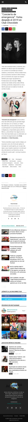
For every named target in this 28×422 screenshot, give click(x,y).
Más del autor (20, 225)
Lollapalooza (11, 164)
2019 (9, 159)
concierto (19, 161)
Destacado (4, 250)
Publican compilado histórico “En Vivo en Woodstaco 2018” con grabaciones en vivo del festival (17, 259)
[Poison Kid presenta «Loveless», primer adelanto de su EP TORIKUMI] (5, 248)
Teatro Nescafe (5, 166)
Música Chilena (14, 8)
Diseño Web (22, 415)
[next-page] (5, 287)
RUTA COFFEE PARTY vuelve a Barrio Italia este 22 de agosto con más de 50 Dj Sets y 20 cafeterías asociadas (18, 270)
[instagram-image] (6, 318)
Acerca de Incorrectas (8, 415)
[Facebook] (3, 28)
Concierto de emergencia (7, 162)
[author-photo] (14, 201)
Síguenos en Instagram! (10, 305)
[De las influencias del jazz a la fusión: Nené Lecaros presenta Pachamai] (5, 231)
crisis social (16, 162)
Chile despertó (19, 159)
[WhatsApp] (13, 28)
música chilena (18, 164)
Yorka (20, 166)
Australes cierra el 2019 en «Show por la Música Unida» (20, 186)
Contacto (16, 415)
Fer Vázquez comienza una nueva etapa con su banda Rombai (8, 186)
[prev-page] (3, 287)
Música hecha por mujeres (7, 9)
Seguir (23, 299)
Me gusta (23, 295)
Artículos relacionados (8, 225)
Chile (13, 159)
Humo (21, 162)
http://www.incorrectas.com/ (14, 205)
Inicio (3, 5)
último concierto (13, 166)
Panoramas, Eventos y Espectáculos (8, 11)
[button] (2, 2)
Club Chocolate (12, 161)
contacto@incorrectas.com (14, 403)
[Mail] (15, 219)
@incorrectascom (12, 309)
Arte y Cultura (4, 241)
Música (8, 8)
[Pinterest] (10, 28)
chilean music (5, 161)
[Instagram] (12, 219)
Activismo (7, 5)
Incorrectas (5, 25)
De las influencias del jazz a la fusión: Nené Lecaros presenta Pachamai (18, 231)
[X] (6, 28)
